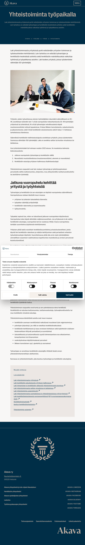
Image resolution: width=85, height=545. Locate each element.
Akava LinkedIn (74, 487)
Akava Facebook (73, 495)
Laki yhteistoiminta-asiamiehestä (26, 391)
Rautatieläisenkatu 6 (12, 476)
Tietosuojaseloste (27, 521)
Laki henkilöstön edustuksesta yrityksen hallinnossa (32, 383)
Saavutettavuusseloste (44, 521)
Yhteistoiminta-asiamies (22, 410)
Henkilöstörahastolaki (21, 402)
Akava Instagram (73, 491)
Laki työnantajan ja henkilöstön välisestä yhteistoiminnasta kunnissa (38, 386)
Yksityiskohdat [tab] (42, 254)
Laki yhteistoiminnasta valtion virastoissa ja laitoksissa (33, 388)
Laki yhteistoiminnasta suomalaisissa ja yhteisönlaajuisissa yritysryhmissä (41, 394)
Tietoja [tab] (70, 254)
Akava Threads (74, 508)
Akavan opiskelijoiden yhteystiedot (16, 496)
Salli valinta (42, 295)
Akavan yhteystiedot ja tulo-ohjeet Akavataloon (20, 487)
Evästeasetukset (60, 521)
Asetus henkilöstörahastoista (24, 404)
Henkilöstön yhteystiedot (12, 492)
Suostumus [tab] (14, 254)
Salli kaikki (69, 295)
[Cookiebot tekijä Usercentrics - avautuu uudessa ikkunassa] (73, 248)
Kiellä (15, 295)
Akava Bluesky (74, 500)
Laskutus (7, 500)
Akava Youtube (74, 504)
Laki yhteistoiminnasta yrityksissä (26, 380)
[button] (42, 91)
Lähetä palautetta (75, 521)
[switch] (32, 286)
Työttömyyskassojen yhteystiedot (15, 504)
